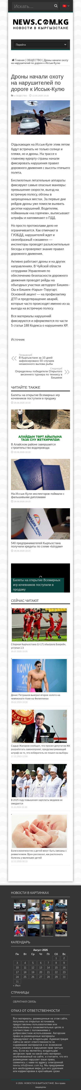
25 (25, 976)
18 (25, 972)
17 (17, 972)
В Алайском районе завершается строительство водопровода (33, 446)
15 (56, 967)
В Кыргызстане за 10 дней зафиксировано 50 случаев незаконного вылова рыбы (36, 359)
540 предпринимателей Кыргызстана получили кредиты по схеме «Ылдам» (37, 544)
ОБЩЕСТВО (34, 60)
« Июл (16, 985)
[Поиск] (56, 6)
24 (17, 976)
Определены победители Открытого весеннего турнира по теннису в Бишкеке (38, 373)
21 (48, 972)
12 (32, 967)
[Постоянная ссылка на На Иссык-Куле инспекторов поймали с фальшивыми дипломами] (40, 489)
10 (17, 967)
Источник (18, 339)
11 (25, 967)
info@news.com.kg (32, 1065)
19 (32, 972)
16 (64, 967)
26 (32, 976)
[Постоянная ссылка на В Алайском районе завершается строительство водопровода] (40, 439)
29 (56, 976)
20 (40, 972)
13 (40, 967)
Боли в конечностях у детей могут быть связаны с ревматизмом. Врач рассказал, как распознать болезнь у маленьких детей (39, 854)
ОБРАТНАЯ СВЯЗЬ (24, 1001)
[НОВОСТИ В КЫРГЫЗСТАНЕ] (40, 28)
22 (56, 972)
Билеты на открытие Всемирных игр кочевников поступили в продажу (35, 396)
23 (64, 972)
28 (48, 976)
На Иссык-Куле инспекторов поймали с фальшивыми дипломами (37, 495)
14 (48, 967)
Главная (20, 60)
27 (40, 976)
